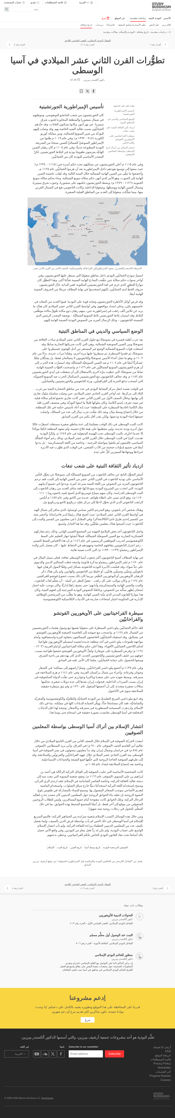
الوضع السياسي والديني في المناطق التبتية (120, 121)
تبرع (104, 18)
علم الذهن (154, 24)
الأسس (167, 18)
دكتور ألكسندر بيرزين (94, 79)
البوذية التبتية (155, 18)
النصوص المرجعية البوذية (115, 847)
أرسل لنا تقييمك (162, 1047)
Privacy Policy (162, 1063)
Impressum (47, 1098)
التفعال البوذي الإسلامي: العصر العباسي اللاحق (87, 40)
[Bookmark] (81, 91)
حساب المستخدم (13, 2)
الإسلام (50, 847)
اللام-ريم (166, 24)
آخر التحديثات (163, 1071)
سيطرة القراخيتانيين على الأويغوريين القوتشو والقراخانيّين (122, 139)
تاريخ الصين (76, 847)
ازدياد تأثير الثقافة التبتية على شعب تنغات (120, 129)
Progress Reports (160, 1075)
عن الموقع (120, 18)
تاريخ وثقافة (86, 24)
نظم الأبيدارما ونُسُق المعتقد (132, 24)
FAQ (168, 1051)
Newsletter (164, 1067)
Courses (165, 1080)
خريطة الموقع (163, 1055)
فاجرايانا (110, 24)
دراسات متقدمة (138, 18)
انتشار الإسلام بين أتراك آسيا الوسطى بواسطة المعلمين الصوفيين (120, 151)
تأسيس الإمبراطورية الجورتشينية (124, 112)
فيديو (33, 2)
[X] (87, 91)
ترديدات (99, 24)
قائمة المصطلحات (54, 2)
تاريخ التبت (62, 847)
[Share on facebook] (93, 91)
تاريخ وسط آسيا (92, 847)
